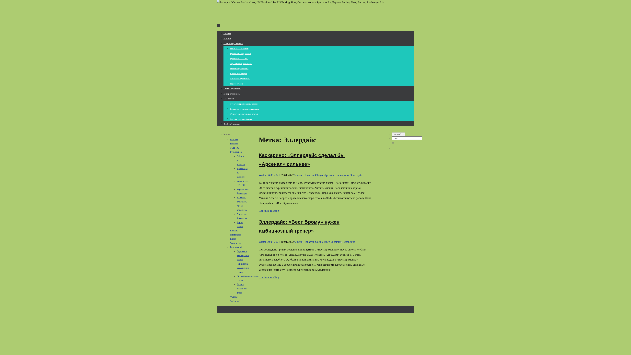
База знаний (236, 247)
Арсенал (329, 175)
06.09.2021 (273, 175)
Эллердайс (356, 175)
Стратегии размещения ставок (243, 255)
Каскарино (342, 175)
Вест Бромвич (332, 241)
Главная (234, 139)
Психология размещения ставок (243, 268)
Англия (298, 175)
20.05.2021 (273, 241)
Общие (319, 175)
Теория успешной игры (242, 288)
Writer (262, 175)
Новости (309, 175)
